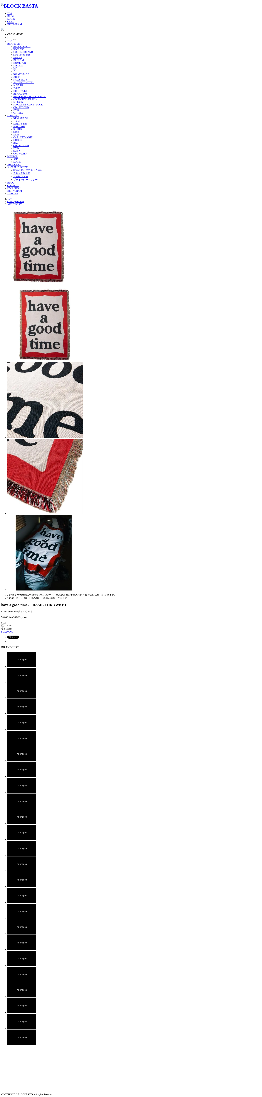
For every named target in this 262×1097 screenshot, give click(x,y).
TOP (9, 13)
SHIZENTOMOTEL (23, 82)
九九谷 (17, 88)
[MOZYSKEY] (21, 855)
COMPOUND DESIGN (25, 99)
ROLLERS (18, 49)
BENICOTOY (20, 93)
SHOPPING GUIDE (17, 167)
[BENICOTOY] (21, 933)
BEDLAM (18, 60)
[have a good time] (21, 713)
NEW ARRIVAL (21, 118)
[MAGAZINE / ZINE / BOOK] (21, 996)
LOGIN (11, 19)
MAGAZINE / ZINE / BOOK (28, 104)
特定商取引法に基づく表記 (27, 170)
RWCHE (17, 57)
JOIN (16, 159)
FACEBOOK (14, 188)
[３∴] (21, 808)
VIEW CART (14, 164)
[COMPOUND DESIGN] (21, 965)
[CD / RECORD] (21, 1012)
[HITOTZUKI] (21, 918)
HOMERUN (19, 63)
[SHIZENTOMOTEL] (21, 870)
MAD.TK (18, 85)
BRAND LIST (14, 44)
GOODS (17, 140)
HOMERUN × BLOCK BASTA (29, 96)
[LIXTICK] (21, 776)
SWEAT (17, 151)
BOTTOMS (19, 126)
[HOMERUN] (21, 760)
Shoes (16, 134)
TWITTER (12, 193)
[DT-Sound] (21, 981)
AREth (16, 77)
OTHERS (18, 113)
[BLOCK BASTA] (19, 6)
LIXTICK (18, 65)
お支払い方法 (20, 176)
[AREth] (21, 839)
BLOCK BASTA (21, 46)
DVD (16, 110)
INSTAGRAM (14, 24)
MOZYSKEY (20, 79)
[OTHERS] (21, 1044)
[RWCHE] (21, 729)
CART (10, 21)
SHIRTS (17, 129)
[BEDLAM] (21, 745)
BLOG (10, 16)
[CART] (2, 29)
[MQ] (21, 792)
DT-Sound (18, 102)
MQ (15, 68)
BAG (16, 142)
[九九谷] (21, 902)
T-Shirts (17, 121)
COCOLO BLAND (23, 52)
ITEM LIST (13, 115)
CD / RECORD (21, 107)
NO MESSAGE (21, 74)
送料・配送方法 (21, 173)
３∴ (15, 71)
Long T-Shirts (20, 123)
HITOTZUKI (20, 91)
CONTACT (13, 185)
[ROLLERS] (21, 682)
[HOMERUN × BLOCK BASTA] (21, 949)
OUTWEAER (20, 153)
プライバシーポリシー (25, 179)
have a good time (21, 54)
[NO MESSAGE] (21, 823)
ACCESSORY (14, 204)
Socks (16, 132)
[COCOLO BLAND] (21, 697)
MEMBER (12, 156)
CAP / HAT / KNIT (22, 137)
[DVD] (21, 1028)
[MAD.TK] (21, 886)
